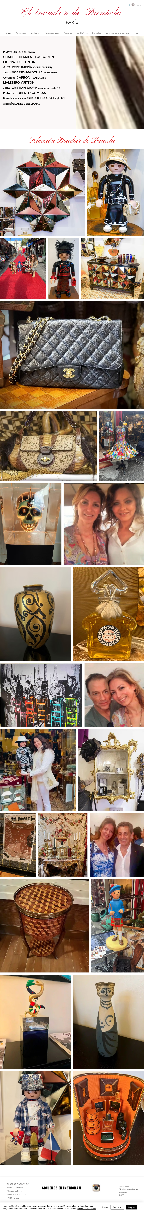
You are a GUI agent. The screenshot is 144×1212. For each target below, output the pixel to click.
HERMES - (26, 57)
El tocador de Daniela (71, 12)
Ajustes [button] (105, 1207)
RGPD (121, 1195)
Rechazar (117, 1207)
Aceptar (131, 1207)
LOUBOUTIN (44, 57)
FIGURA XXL (12, 62)
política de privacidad (86, 1208)
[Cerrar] (140, 1207)
